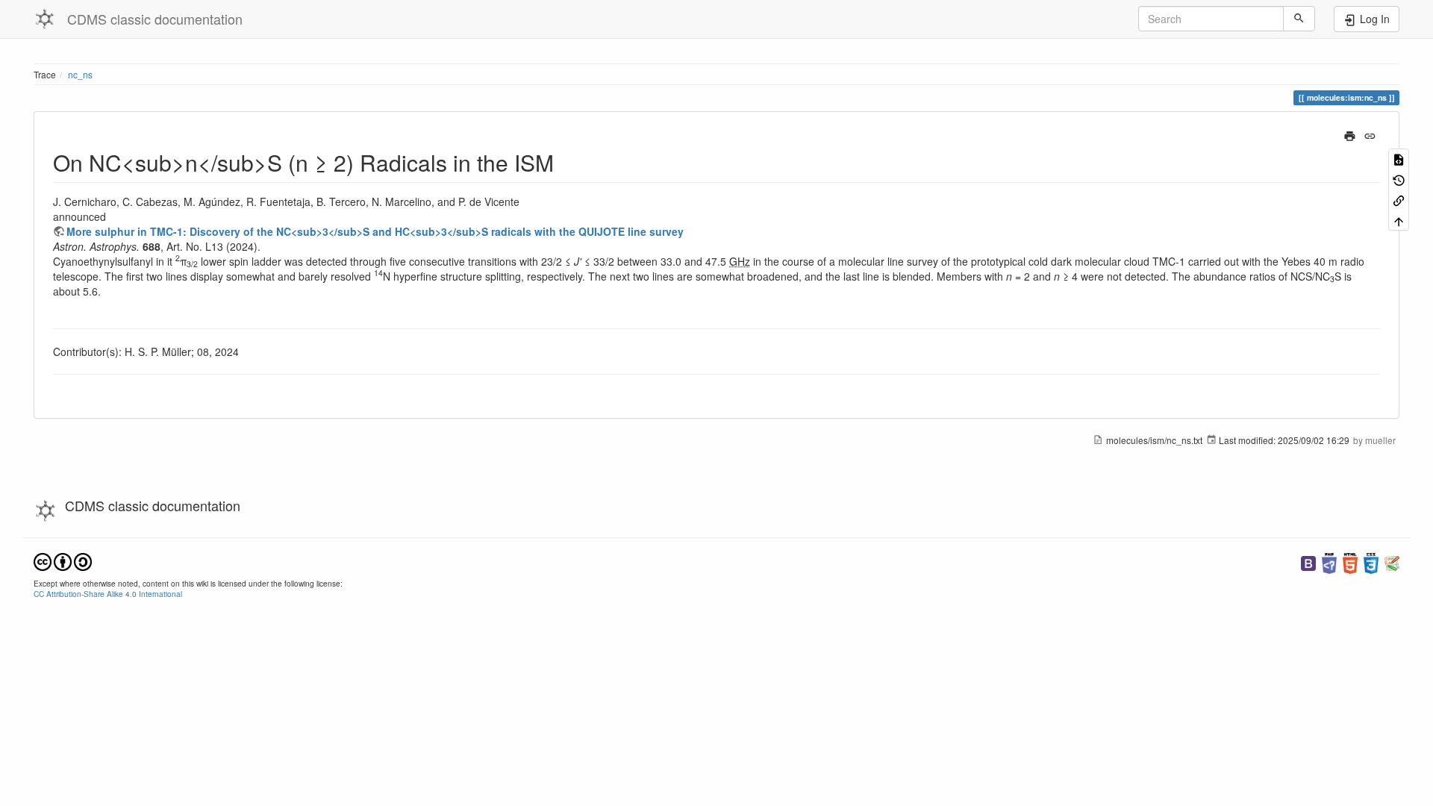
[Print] (1349, 134)
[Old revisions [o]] (1398, 178)
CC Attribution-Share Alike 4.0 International (108, 593)
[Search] (1299, 18)
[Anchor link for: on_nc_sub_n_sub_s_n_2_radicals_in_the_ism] (565, 162)
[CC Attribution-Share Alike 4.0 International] (63, 560)
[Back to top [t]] (1398, 219)
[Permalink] (1370, 134)
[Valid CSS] (1371, 561)
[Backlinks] (1398, 199)
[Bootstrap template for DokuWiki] (1308, 561)
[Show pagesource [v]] (1398, 158)
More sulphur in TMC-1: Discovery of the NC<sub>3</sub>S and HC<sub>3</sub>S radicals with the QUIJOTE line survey (375, 231)
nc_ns (80, 74)
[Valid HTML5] (1350, 561)
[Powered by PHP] (1329, 561)
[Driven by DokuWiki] (1391, 561)
